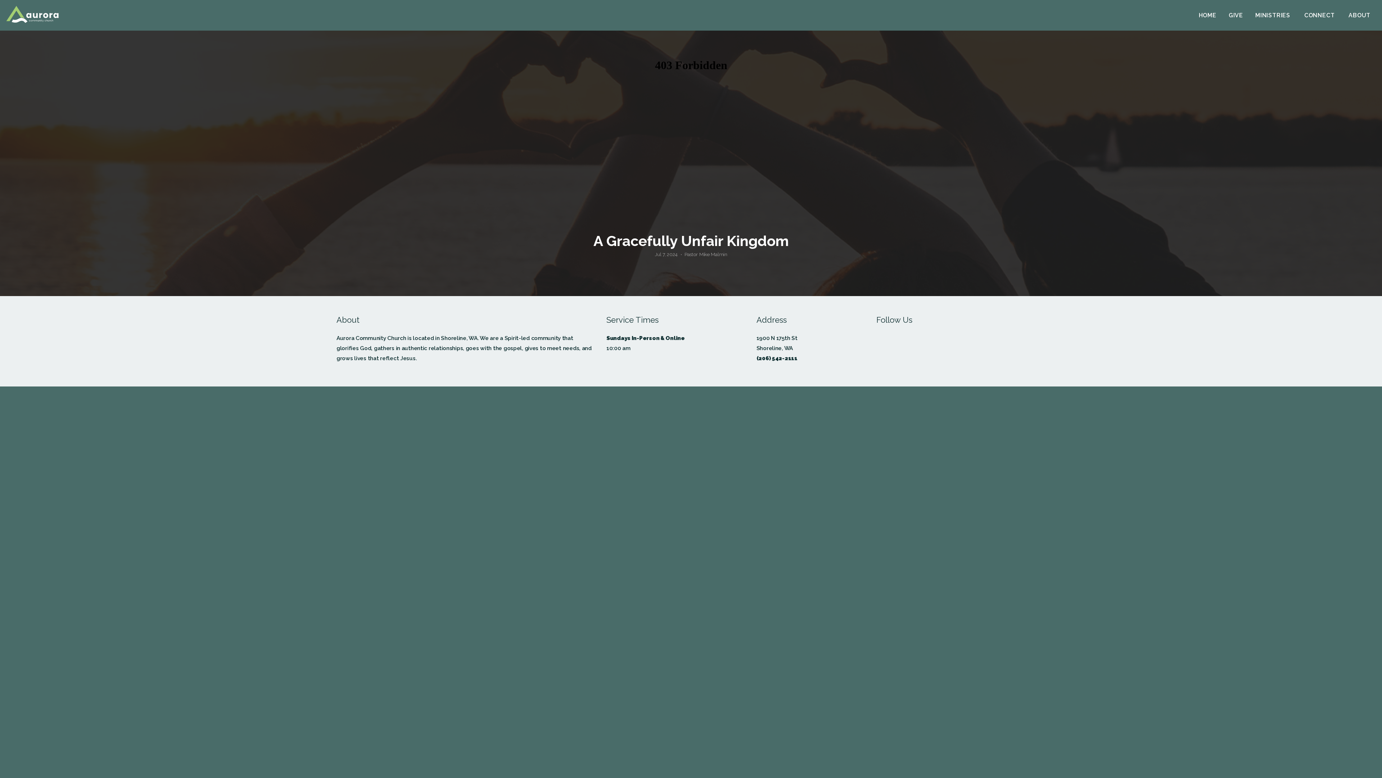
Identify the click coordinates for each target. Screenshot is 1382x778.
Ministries (1273, 15)
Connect (1320, 15)
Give (1236, 15)
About (1360, 15)
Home (1207, 15)
